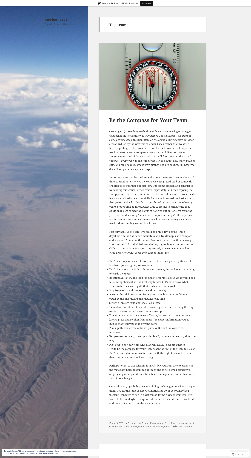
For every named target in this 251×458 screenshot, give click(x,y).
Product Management (153, 423)
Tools (173, 423)
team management (161, 426)
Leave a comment (184, 426)
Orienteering (134, 423)
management (187, 423)
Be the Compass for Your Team (148, 120)
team (148, 426)
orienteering (170, 131)
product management (134, 426)
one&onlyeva (56, 19)
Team (167, 423)
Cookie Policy (54, 453)
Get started (146, 3)
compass (130, 349)
